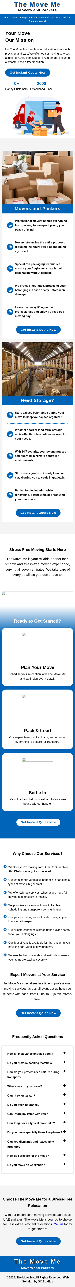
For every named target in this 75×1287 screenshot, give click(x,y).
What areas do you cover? (24, 1086)
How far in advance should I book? (30, 1053)
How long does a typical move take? (31, 1123)
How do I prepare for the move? (28, 1155)
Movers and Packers (37, 10)
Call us (58, 1224)
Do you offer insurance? (23, 1104)
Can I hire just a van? (21, 1095)
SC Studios (45, 1281)
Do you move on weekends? (26, 1165)
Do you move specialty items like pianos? (34, 1132)
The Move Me (37, 4)
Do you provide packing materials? (30, 1063)
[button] (37, 1054)
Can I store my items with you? (27, 1113)
